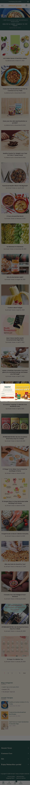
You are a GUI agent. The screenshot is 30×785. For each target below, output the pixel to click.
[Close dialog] (29, 384)
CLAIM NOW (7, 397)
